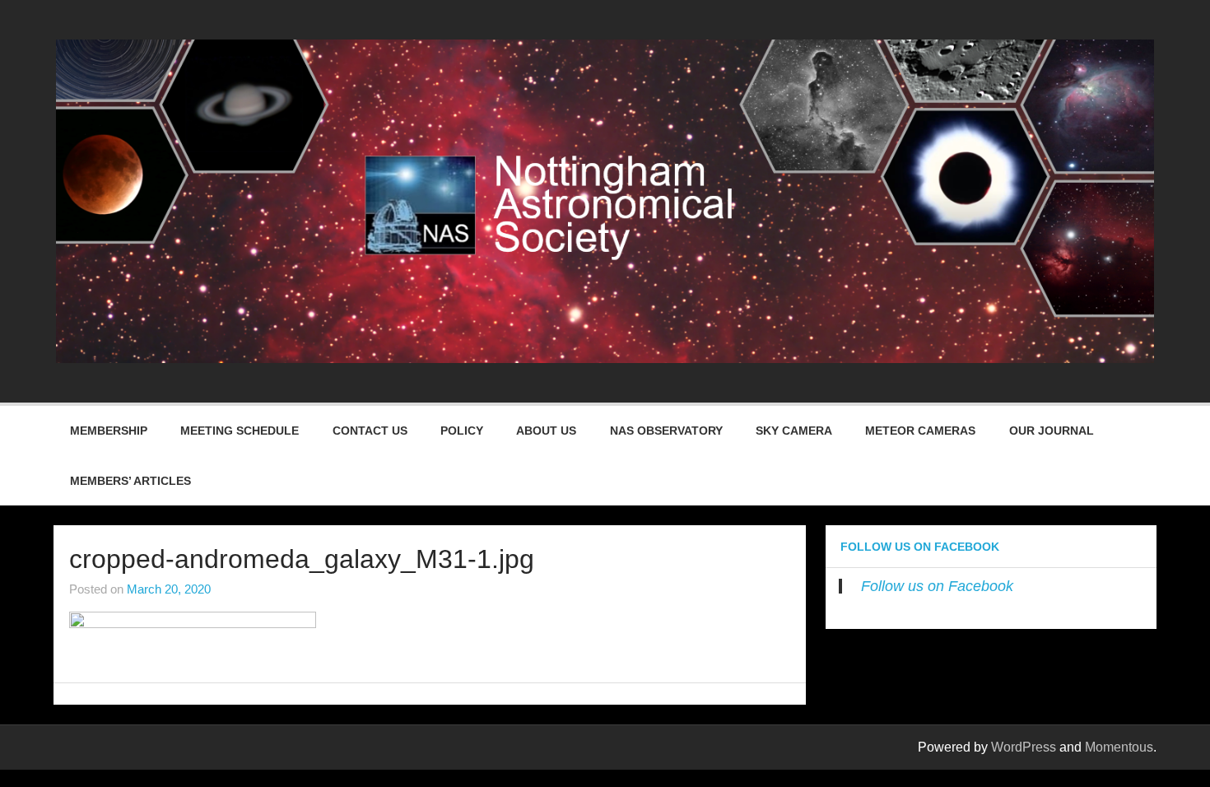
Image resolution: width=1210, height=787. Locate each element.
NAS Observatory (666, 430)
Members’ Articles (130, 480)
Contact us (370, 430)
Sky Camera (794, 430)
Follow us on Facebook (919, 546)
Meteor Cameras (920, 430)
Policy (461, 430)
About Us (546, 430)
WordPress (1023, 747)
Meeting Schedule (239, 430)
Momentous (1119, 747)
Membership (108, 430)
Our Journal (1051, 430)
